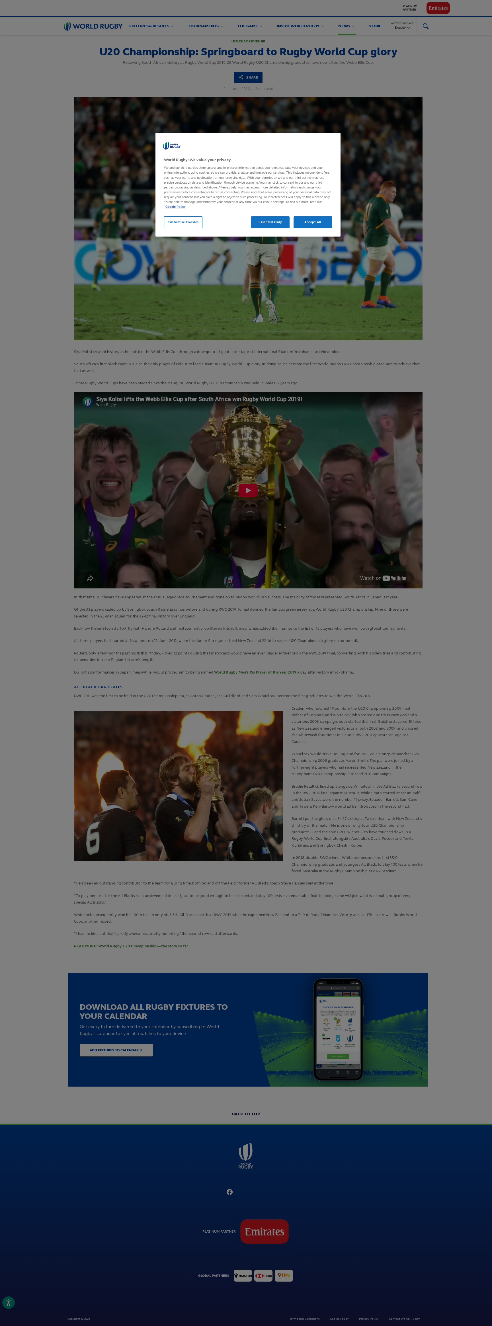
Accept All (312, 222)
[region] (248, 185)
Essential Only (270, 222)
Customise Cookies (183, 222)
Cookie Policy (175, 207)
